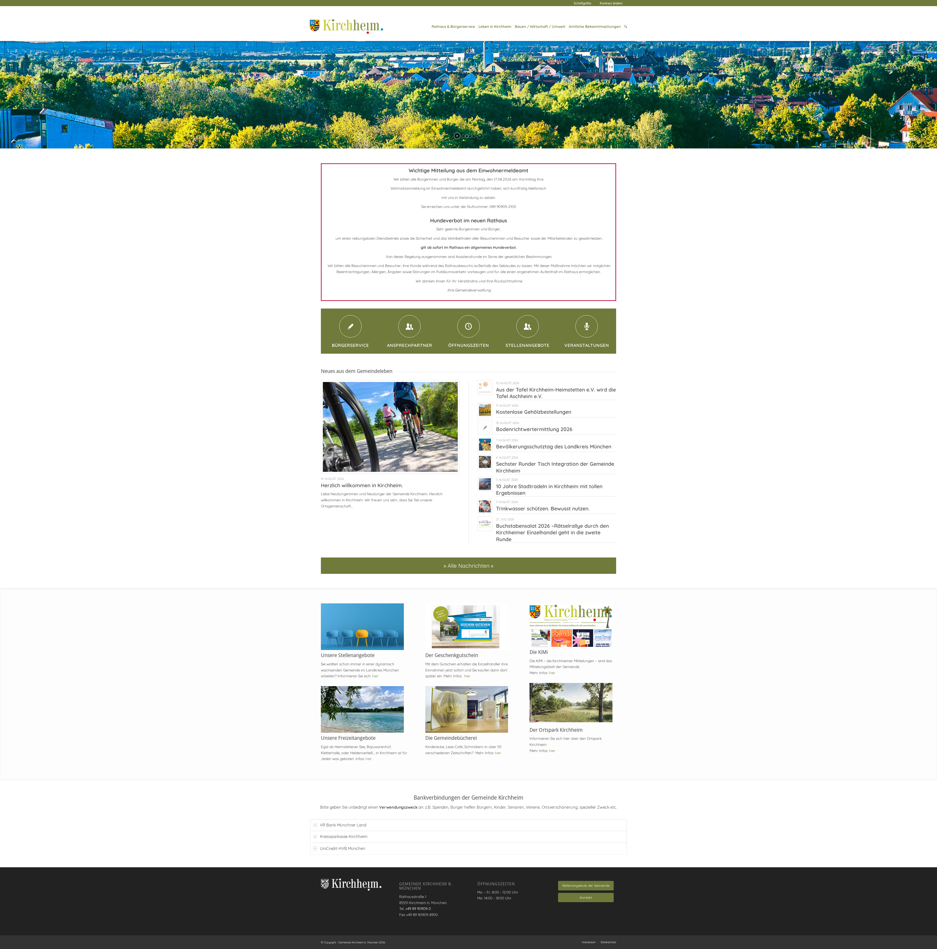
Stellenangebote (528, 345)
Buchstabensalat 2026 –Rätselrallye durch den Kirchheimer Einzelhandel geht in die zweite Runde (552, 532)
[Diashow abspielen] (457, 136)
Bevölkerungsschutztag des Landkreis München (553, 446)
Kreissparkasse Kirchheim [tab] (344, 836)
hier (375, 676)
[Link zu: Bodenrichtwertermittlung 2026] (485, 427)
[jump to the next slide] (918, 87)
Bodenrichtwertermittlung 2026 (534, 429)
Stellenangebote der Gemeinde (586, 885)
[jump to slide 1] (463, 136)
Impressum (589, 942)
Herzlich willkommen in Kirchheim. (362, 485)
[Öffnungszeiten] (468, 326)
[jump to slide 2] (466, 136)
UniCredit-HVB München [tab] (342, 848)
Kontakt (586, 897)
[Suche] (624, 26)
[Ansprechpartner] (409, 326)
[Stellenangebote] (527, 326)
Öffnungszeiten (468, 345)
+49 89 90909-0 (418, 908)
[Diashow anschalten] (480, 136)
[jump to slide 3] (470, 136)
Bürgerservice (350, 345)
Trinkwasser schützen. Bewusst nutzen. (543, 508)
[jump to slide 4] (473, 136)
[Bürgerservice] (350, 326)
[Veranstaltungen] (586, 326)
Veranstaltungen (586, 345)
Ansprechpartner (409, 345)
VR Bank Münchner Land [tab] (343, 824)
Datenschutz (608, 942)
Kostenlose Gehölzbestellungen (533, 412)
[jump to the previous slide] (18, 87)
